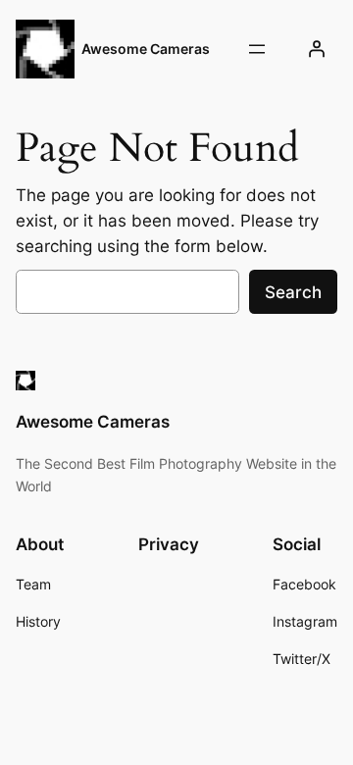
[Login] (316, 49)
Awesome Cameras (145, 48)
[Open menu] (257, 49)
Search (293, 292)
